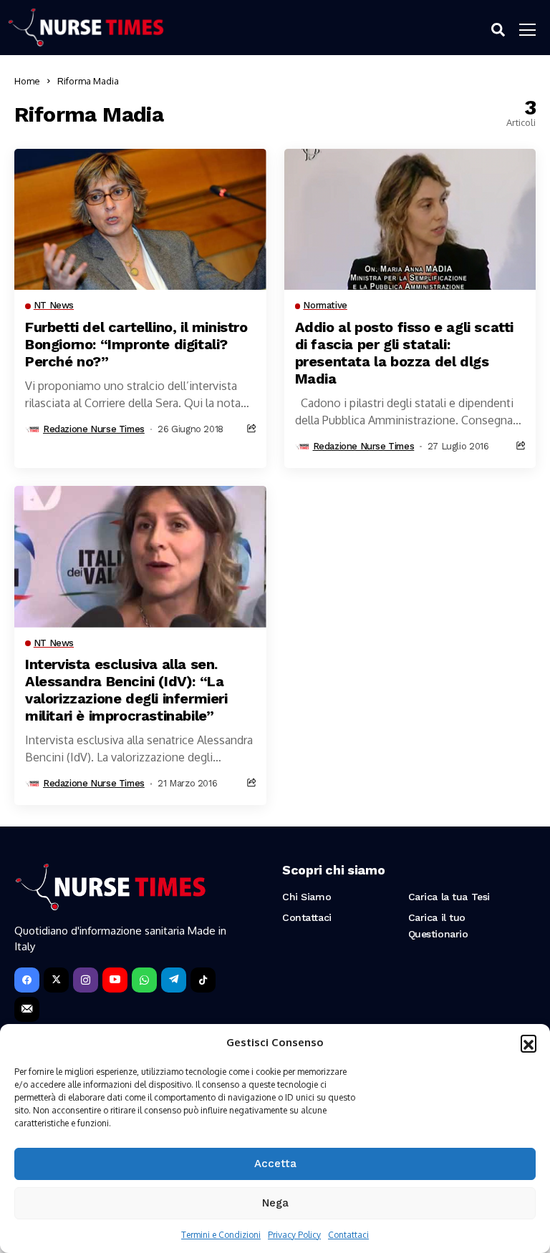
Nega (275, 1202)
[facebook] (26, 980)
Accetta (275, 1163)
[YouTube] (114, 980)
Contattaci (348, 1234)
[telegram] (173, 980)
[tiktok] (203, 980)
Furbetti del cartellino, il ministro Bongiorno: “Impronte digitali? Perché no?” (136, 344)
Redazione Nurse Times (94, 429)
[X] (56, 980)
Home (27, 81)
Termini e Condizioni (221, 1234)
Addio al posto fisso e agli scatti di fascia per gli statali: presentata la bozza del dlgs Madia (404, 352)
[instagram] (85, 980)
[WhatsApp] (144, 980)
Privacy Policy (294, 1234)
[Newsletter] (26, 1009)
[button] (528, 1042)
